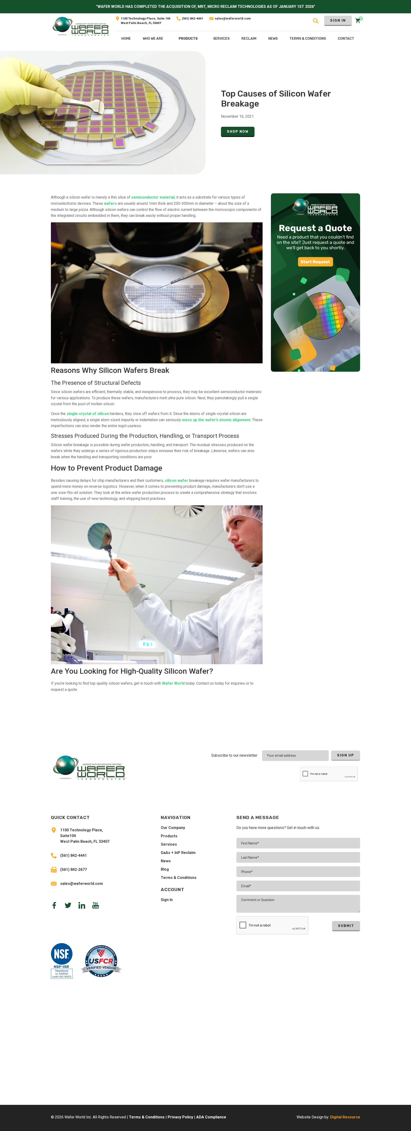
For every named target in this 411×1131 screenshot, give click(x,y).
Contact (346, 39)
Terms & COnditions (307, 39)
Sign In (338, 21)
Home (126, 39)
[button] (188, 40)
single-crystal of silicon (88, 413)
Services (169, 844)
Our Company (173, 827)
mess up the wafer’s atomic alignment (216, 420)
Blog (165, 869)
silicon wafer (177, 480)
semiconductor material (153, 197)
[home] (81, 32)
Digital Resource (345, 1117)
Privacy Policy (180, 1117)
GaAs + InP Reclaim (178, 852)
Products (188, 39)
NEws (273, 39)
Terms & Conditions (178, 877)
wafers (110, 203)
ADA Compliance (211, 1117)
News (166, 861)
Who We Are (153, 39)
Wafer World (173, 683)
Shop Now (238, 132)
